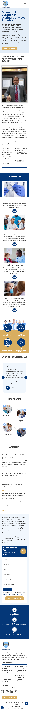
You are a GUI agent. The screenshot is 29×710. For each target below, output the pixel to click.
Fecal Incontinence (22, 148)
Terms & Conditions (8, 594)
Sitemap (20, 708)
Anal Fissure (6, 148)
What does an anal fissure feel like (13, 455)
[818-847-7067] (2, 707)
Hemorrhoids (6, 161)
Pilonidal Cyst (20, 150)
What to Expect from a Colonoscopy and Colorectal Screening (14, 474)
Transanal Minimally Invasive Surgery (22, 160)
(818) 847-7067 (14, 615)
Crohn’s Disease (7, 159)
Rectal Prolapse (7, 154)
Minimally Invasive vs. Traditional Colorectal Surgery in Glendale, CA (14, 494)
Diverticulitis (6, 150)
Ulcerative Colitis (7, 156)
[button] (3, 377)
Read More (4, 470)
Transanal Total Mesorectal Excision (22, 153)
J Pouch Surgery (7, 152)
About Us (11, 706)
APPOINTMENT (9, 48)
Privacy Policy (19, 594)
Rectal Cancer (20, 156)
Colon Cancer (20, 158)
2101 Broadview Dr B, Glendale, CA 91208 (14, 625)
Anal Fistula (6, 163)
